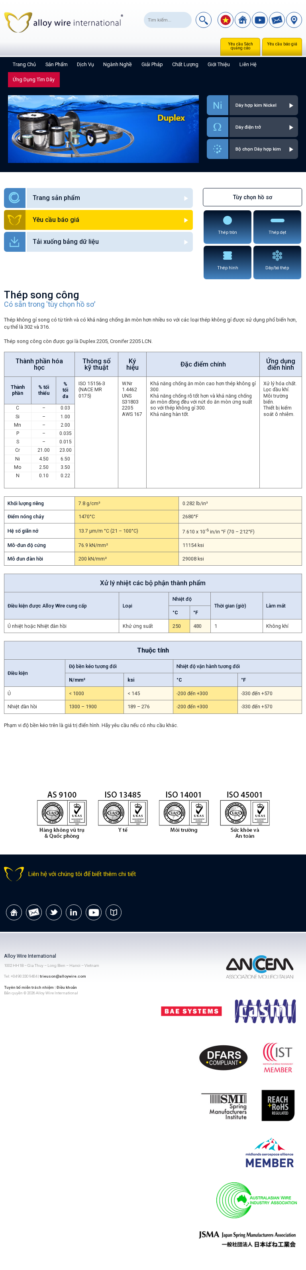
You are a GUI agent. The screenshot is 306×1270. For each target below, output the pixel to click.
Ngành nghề (117, 64)
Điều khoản (67, 987)
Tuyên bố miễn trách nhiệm (29, 987)
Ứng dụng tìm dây (34, 79)
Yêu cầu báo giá (282, 44)
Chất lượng (185, 64)
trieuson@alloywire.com (63, 976)
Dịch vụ (85, 64)
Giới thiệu (219, 64)
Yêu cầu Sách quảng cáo (240, 46)
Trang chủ (24, 64)
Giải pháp (152, 64)
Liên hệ (248, 64)
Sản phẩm (56, 64)
